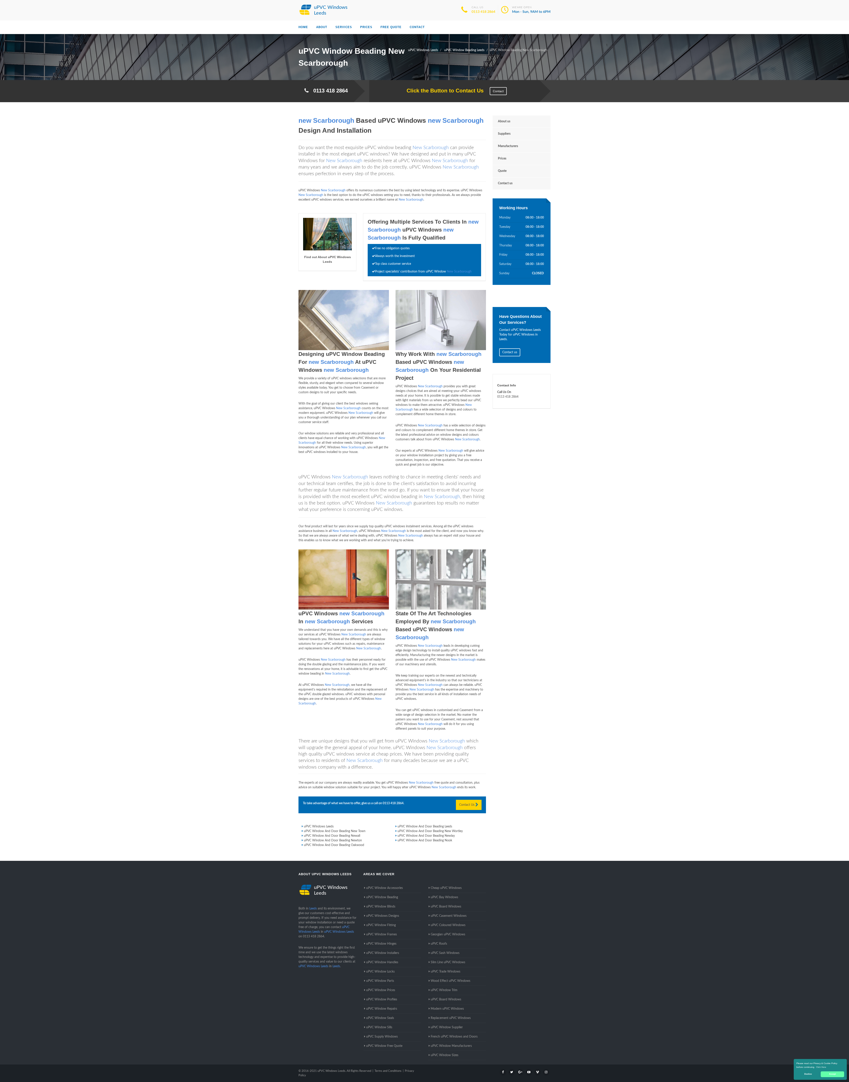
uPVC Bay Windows (444, 897)
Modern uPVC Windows (447, 1008)
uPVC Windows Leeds (319, 826)
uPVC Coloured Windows (448, 925)
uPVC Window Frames (381, 934)
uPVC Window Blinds (380, 906)
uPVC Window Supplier (447, 1027)
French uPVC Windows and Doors (454, 1036)
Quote (502, 171)
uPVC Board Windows (446, 906)
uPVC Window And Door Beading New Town (334, 831)
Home (303, 27)
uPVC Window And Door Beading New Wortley (430, 831)
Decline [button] (808, 1074)
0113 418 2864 (483, 11)
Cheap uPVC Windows (446, 888)
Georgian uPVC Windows (448, 934)
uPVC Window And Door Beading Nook (425, 840)
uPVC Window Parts (380, 980)
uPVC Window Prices (380, 990)
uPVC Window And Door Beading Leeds (425, 826)
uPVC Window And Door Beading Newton (333, 840)
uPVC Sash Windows (445, 953)
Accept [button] (832, 1074)
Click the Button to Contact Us (443, 91)
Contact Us (467, 804)
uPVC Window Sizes (444, 1055)
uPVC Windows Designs (382, 915)
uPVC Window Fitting (381, 925)
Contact (417, 27)
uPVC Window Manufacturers (451, 1045)
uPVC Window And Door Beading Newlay (426, 835)
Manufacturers (508, 146)
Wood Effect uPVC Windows (450, 980)
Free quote (391, 27)
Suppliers (504, 133)
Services (343, 27)
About (321, 27)
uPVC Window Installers (382, 953)
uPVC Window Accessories (384, 888)
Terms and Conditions (388, 1071)
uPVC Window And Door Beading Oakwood (334, 845)
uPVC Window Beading (382, 897)
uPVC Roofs (439, 943)
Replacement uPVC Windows (451, 1018)
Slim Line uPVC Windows (448, 962)
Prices (366, 27)
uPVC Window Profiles (381, 999)
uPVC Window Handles (382, 962)
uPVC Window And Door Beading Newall (332, 835)
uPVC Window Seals (380, 1018)
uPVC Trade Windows (445, 971)
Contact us (505, 183)
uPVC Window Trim (444, 990)
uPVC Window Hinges (381, 943)
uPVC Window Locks (380, 971)
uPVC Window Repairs (381, 1008)
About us (504, 121)
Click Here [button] (821, 1067)
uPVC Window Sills (379, 1027)
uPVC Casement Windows (449, 915)
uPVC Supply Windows (382, 1036)
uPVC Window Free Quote (384, 1045)
